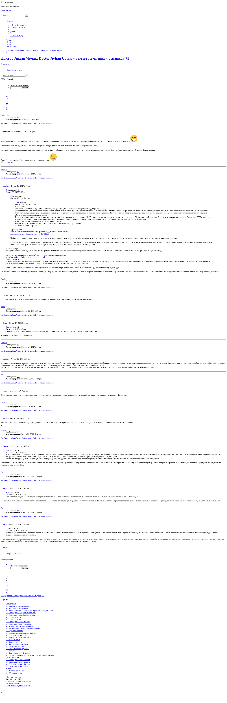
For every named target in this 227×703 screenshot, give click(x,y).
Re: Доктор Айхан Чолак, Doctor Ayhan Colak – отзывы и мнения (27, 123)
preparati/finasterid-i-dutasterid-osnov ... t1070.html (29, 234)
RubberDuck (6, 115)
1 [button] (6, 92)
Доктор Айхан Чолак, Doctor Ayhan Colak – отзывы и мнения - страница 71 (65, 58)
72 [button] (7, 103)
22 (18, 172)
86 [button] (7, 109)
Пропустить (6, 10)
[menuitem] (18, 25)
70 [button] (7, 98)
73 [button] (7, 105)
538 (18, 377)
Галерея (9, 40)
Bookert (4, 170)
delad (8, 190)
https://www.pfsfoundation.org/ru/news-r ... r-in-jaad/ (25, 257)
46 (18, 432)
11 (17, 309)
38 (18, 117)
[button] (6, 83)
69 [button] (7, 96)
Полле (3, 430)
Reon (12, 196)
